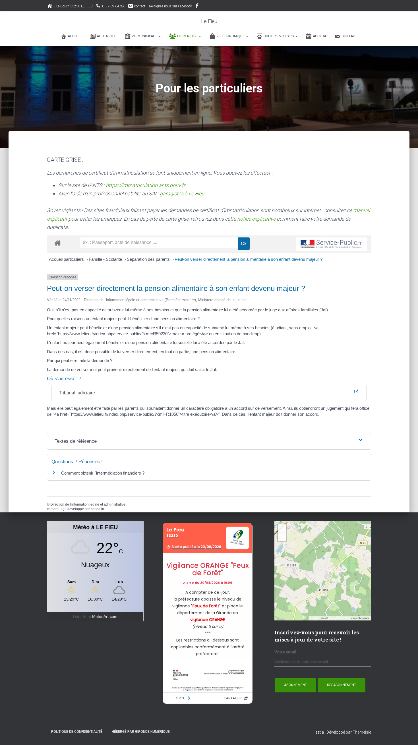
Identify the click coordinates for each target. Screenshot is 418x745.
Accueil (74, 36)
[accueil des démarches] (57, 242)
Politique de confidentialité (76, 732)
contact (139, 6)
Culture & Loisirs (279, 36)
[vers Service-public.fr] (331, 244)
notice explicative (256, 219)
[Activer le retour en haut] (407, 734)
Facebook (197, 6)
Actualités (106, 36)
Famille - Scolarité (106, 259)
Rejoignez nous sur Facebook (170, 6)
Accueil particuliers (67, 259)
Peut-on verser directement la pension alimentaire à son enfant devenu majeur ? (248, 259)
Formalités (187, 36)
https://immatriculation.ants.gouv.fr (145, 185)
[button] (159, 36)
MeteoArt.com (104, 616)
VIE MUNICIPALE (145, 36)
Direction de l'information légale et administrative (87, 504)
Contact (349, 36)
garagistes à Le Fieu (182, 193)
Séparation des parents (149, 259)
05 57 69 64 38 (112, 6)
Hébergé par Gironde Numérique (141, 732)
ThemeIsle (362, 732)
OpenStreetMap (340, 618)
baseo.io (97, 509)
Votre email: (285, 652)
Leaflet (314, 618)
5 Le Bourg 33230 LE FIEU (73, 6)
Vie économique (230, 36)
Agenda (319, 36)
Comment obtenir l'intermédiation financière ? (102, 473)
